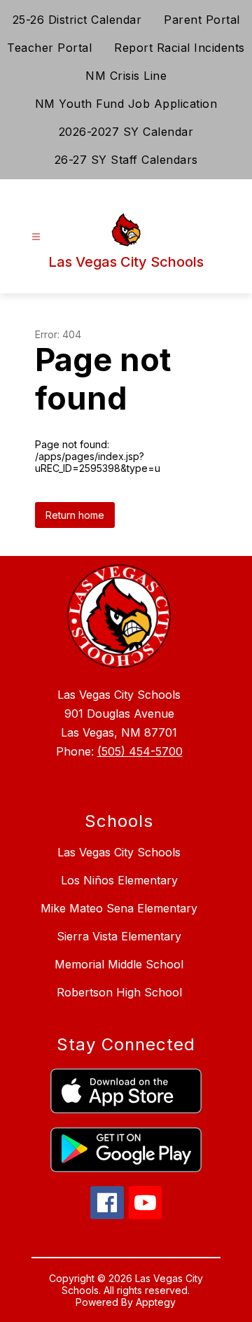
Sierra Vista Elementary (119, 936)
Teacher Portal (49, 48)
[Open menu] (36, 237)
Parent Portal (202, 20)
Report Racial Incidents (179, 48)
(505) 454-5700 (140, 751)
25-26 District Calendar (77, 20)
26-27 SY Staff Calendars (126, 160)
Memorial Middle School (119, 964)
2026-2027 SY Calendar (126, 132)
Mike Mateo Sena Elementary (119, 908)
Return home (75, 515)
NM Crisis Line (126, 76)
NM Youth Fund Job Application (126, 104)
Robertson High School (119, 992)
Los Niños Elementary (119, 880)
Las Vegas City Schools (119, 852)
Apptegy (156, 1302)
